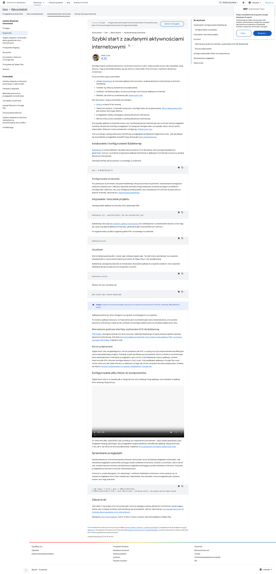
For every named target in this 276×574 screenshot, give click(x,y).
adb (115, 285)
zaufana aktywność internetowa (59, 14)
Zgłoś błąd (35, 550)
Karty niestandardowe (35, 14)
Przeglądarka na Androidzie (13, 14)
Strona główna (97, 32)
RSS (195, 560)
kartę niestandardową (147, 137)
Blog (68, 3)
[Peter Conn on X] (102, 59)
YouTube (197, 554)
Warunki (34, 569)
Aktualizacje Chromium (121, 550)
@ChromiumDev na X (201, 550)
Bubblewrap (107, 81)
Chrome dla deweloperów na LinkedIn (207, 557)
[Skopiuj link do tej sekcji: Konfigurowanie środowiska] (121, 179)
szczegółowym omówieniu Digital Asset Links (158, 447)
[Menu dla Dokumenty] (44, 2)
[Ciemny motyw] (179, 167)
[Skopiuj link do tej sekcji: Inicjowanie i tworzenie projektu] (131, 199)
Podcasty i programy (120, 560)
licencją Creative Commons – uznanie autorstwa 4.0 (142, 527)
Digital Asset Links (135, 95)
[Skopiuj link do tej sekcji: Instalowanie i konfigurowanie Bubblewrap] (144, 144)
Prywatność (43, 569)
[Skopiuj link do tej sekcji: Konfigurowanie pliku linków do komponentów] (148, 373)
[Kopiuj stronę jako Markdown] (129, 46)
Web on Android (19, 9)
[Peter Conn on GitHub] (105, 59)
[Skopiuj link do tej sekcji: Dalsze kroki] (108, 500)
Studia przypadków (56, 3)
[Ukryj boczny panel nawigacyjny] (26, 570)
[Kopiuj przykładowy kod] (182, 167)
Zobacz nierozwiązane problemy (43, 554)
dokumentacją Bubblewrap (129, 193)
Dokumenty (37, 3)
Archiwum (116, 557)
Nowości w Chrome (81, 3)
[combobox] (229, 3)
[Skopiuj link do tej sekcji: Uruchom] (105, 250)
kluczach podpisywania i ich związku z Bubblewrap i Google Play (126, 366)
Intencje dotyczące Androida (85, 14)
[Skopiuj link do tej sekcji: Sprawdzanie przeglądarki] (124, 453)
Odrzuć (244, 33)
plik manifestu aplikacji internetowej (124, 224)
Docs (5, 9)
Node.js (99, 104)
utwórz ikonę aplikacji (108, 517)
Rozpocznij (262, 33)
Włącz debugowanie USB (172, 108)
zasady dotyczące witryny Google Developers (143, 530)
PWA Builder (97, 334)
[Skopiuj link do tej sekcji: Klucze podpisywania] (115, 346)
